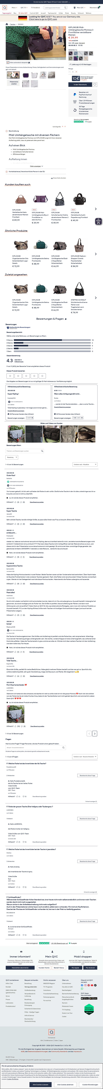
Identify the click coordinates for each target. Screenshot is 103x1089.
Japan (61, 1040)
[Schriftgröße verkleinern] (65, 126)
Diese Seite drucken (59, 178)
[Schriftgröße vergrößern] (62, 126)
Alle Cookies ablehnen (65, 1085)
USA (41, 1040)
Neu (15, 13)
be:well (43, 13)
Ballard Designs (14, 1060)
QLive (8, 996)
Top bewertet (52, 13)
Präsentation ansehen (14, 83)
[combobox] (53, 8)
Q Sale (61, 13)
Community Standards (59, 1051)
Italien (56, 1040)
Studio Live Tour (67, 1013)
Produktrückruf (10, 1006)
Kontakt (8, 987)
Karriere (64, 1003)
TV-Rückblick (35, 7)
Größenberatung (30, 990)
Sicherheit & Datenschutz (33, 1008)
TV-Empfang (66, 1009)
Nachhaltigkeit (66, 990)
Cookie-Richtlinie (12, 1079)
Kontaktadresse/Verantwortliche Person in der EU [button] (27, 171)
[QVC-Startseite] (7, 24)
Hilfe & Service (29, 1015)
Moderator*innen (67, 1006)
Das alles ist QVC (67, 987)
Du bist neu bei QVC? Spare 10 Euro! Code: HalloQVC (51, 2)
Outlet (64, 1016)
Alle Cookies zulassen (40, 1085)
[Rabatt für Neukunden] (82, 78)
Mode (67, 13)
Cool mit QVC (34, 13)
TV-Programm (47, 987)
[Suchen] (65, 7)
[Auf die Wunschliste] (94, 84)
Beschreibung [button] (14, 131)
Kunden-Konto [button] (44, 968)
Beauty (73, 13)
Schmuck (81, 13)
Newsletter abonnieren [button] (20, 968)
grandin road (38, 1060)
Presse (8, 999)
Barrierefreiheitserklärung (70, 993)
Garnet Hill (30, 1060)
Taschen (12, 24)
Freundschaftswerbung (50, 993)
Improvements (47, 1060)
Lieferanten (9, 1003)
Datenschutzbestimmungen (38, 1051)
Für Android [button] (90, 968)
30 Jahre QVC (23, 13)
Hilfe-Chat (9, 983)
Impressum (78, 1051)
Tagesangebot (6, 13)
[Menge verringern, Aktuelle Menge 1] (69, 72)
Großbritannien (48, 1040)
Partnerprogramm (49, 997)
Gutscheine (47, 990)
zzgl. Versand (80, 43)
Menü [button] (13, 7)
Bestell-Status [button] (59, 968)
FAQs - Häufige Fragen (32, 1012)
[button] (77, 8)
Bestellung (28, 983)
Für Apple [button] (75, 968)
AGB (22, 1051)
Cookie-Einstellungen (90, 1085)
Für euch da (47, 1000)
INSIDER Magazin (49, 983)
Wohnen (88, 13)
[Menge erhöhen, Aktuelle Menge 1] (76, 72)
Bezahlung (28, 999)
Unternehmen (66, 983)
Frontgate (23, 1060)
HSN (7, 1060)
